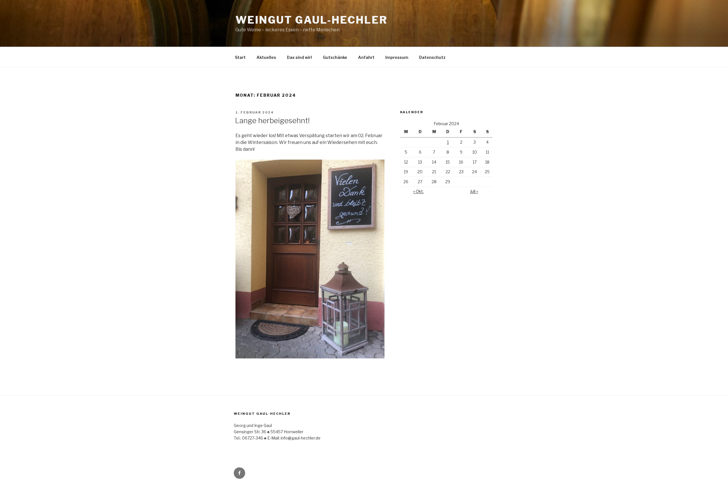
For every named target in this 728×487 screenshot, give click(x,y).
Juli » (474, 191)
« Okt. (418, 191)
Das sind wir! (299, 57)
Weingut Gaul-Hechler (311, 20)
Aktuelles (266, 57)
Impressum (396, 57)
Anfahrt (366, 57)
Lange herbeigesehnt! (272, 120)
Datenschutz (432, 57)
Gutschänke (335, 57)
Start (240, 57)
